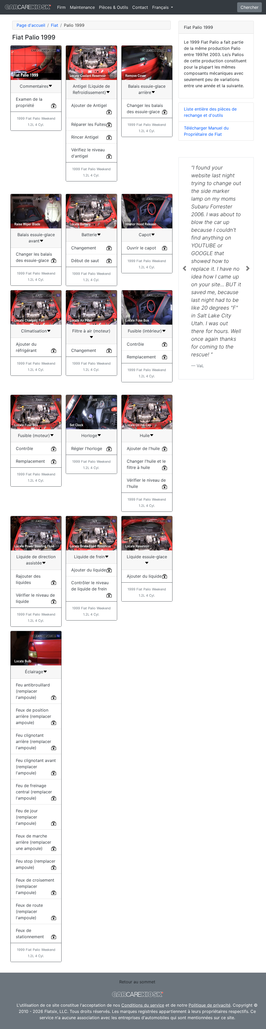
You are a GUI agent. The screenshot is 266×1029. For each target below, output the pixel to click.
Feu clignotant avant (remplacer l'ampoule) (36, 766)
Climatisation (34, 330)
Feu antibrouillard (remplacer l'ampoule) (33, 691)
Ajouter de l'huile (143, 448)
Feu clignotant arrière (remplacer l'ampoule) (33, 741)
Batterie (89, 234)
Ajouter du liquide (88, 570)
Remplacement (141, 356)
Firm (61, 7)
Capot (145, 234)
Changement (83, 247)
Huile (145, 435)
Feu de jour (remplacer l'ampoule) (27, 817)
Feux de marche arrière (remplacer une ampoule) (33, 842)
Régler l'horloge (86, 448)
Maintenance (82, 7)
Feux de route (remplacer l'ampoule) (29, 911)
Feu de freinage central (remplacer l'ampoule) (34, 792)
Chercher (249, 7)
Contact (140, 7)
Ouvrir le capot (141, 247)
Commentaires (34, 86)
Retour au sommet (137, 981)
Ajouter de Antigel (89, 105)
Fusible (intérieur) (145, 330)
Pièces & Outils (113, 7)
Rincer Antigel (84, 137)
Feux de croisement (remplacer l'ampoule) (35, 886)
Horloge (89, 435)
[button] (184, 268)
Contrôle (135, 344)
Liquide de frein (89, 556)
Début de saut (85, 260)
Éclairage (34, 671)
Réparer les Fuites (88, 124)
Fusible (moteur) (34, 435)
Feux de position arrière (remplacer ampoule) (33, 716)
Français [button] (161, 7)
